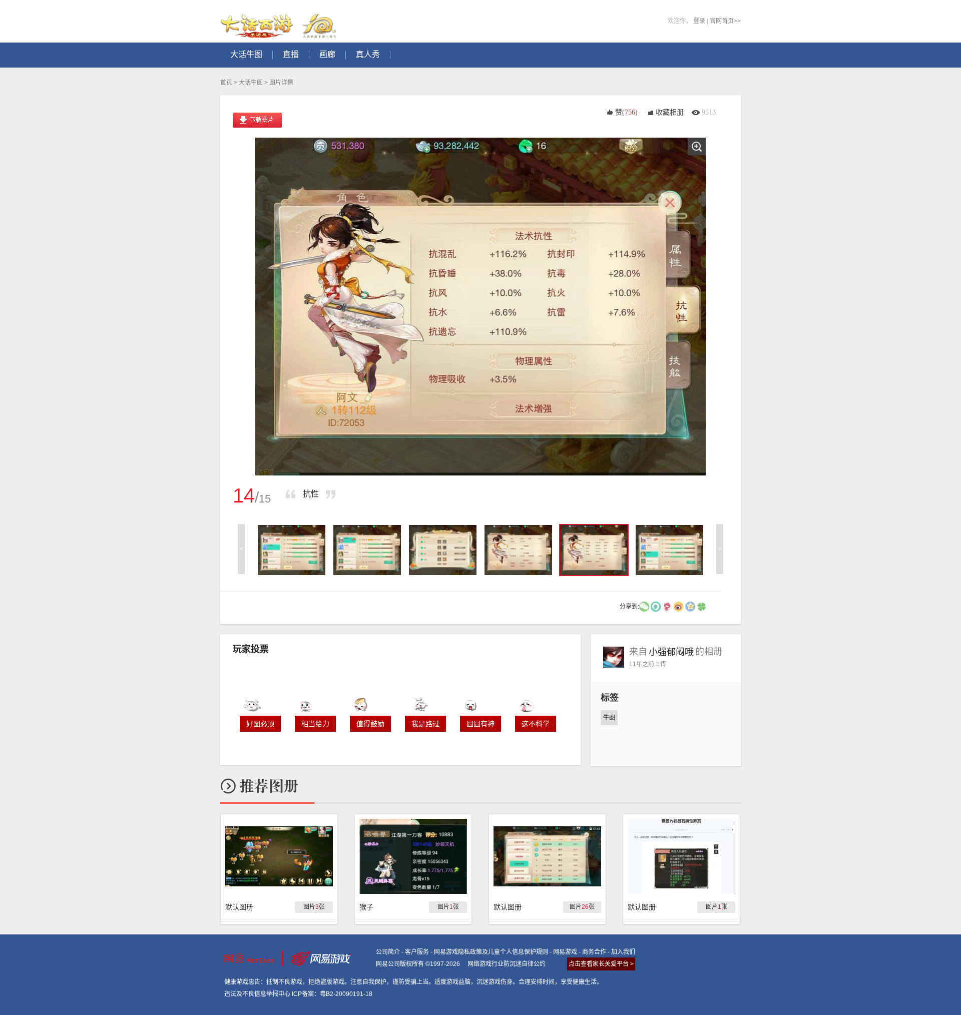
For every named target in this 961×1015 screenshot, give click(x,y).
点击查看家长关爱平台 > (601, 963)
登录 (699, 21)
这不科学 (536, 724)
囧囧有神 (480, 724)
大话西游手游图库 (279, 21)
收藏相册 (670, 112)
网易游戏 (565, 951)
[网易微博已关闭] (667, 606)
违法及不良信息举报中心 (257, 993)
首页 (226, 82)
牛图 (609, 717)
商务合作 (594, 951)
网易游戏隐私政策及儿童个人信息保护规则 (491, 951)
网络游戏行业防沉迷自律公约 (506, 963)
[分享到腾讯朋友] (702, 606)
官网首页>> (725, 21)
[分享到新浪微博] (679, 606)
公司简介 (388, 951)
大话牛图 (251, 82)
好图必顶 (260, 724)
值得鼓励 (370, 724)
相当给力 (315, 724)
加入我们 (623, 951)
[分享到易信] (656, 606)
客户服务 (417, 951)
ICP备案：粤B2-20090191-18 (332, 993)
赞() (626, 112)
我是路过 (425, 724)
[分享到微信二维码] (644, 606)
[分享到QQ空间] (690, 606)
